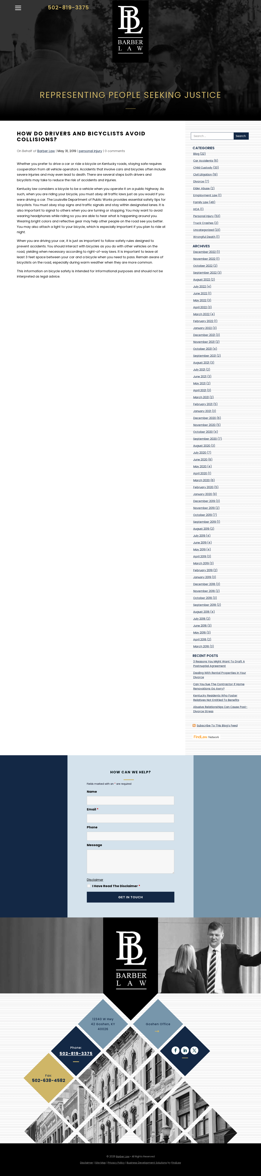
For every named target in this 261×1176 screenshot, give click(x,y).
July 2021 (199, 370)
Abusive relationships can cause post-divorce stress (220, 709)
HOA (196, 209)
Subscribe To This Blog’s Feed (217, 725)
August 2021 (201, 363)
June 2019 (199, 543)
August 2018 (201, 612)
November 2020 (204, 425)
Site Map (100, 1162)
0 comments (115, 151)
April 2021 (199, 390)
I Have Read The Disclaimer (116, 886)
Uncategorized (203, 230)
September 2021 (204, 356)
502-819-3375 (68, 7)
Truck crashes (203, 223)
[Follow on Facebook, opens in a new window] (176, 1050)
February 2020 (203, 487)
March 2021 (201, 397)
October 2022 (203, 266)
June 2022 (200, 293)
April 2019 (199, 556)
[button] (18, 10)
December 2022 (204, 252)
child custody (202, 168)
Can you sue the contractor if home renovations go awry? (218, 686)
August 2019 (201, 529)
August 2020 (201, 446)
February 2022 (203, 321)
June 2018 (200, 626)
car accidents (203, 161)
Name (92, 791)
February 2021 (203, 404)
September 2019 (204, 522)
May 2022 (199, 300)
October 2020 (203, 432)
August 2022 (201, 280)
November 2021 (204, 342)
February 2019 (203, 570)
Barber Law (46, 151)
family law (200, 202)
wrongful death (204, 237)
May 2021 (199, 383)
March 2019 (201, 563)
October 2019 (202, 515)
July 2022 (199, 286)
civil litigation (202, 174)
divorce (198, 181)
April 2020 (200, 473)
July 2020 (199, 453)
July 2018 (199, 619)
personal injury (90, 151)
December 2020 (204, 418)
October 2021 (202, 349)
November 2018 (204, 591)
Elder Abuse (201, 188)
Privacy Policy (116, 1162)
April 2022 (200, 307)
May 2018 (199, 633)
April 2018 (199, 639)
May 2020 (199, 466)
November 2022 (204, 259)
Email (93, 809)
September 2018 (204, 605)
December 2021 (204, 335)
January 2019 (202, 577)
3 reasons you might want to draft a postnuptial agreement (219, 663)
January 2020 (202, 494)
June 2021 (199, 376)
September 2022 (205, 273)
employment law (205, 195)
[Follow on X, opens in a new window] (194, 1050)
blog (196, 154)
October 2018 (202, 598)
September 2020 (205, 439)
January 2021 (202, 411)
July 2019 (199, 536)
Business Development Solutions (147, 1162)
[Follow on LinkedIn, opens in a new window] (185, 1050)
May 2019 (199, 549)
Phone (92, 827)
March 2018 (201, 646)
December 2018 (204, 584)
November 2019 (204, 508)
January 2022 (202, 328)
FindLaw (176, 1162)
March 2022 (201, 314)
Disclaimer (95, 880)
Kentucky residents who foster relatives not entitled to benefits (216, 697)
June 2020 (200, 459)
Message (94, 845)
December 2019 (204, 501)
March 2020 (201, 480)
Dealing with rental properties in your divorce (219, 675)
